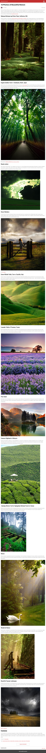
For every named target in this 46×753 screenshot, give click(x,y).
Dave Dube (4, 272)
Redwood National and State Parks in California (19, 18)
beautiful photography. (14, 13)
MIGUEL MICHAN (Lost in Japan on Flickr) (12, 161)
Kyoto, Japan (25, 85)
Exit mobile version (23, 751)
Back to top (43, 748)
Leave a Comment (23, 744)
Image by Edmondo (4, 728)
